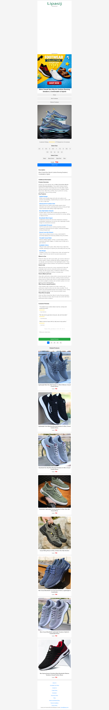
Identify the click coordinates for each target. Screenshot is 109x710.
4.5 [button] (39, 148)
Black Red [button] (58, 158)
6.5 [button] (53, 148)
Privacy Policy (54, 705)
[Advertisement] (54, 29)
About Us (54, 682)
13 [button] (61, 152)
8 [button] (63, 148)
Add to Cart (54, 165)
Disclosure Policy (54, 695)
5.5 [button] (46, 148)
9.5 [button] (47, 152)
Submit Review (54, 339)
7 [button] (56, 148)
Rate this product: (50, 329)
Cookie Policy (54, 690)
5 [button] (42, 148)
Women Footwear (54, 102)
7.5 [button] (60, 148)
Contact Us (54, 687)
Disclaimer (54, 693)
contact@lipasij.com (64, 707)
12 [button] (58, 152)
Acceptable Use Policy (54, 685)
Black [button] (44, 158)
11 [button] (54, 152)
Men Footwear (54, 98)
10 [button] (51, 152)
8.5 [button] (66, 148)
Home (54, 94)
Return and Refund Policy (54, 700)
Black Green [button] (51, 158)
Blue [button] (65, 158)
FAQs (54, 698)
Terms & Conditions (54, 703)
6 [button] (49, 148)
